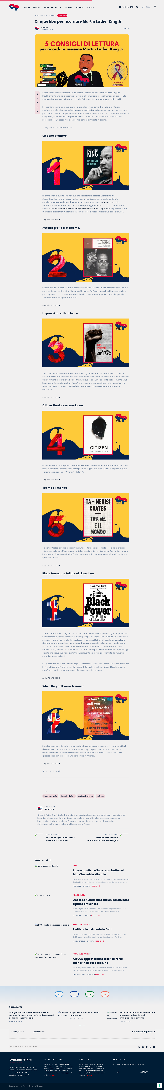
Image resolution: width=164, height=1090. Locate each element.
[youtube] (154, 1047)
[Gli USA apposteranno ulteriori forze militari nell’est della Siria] (53, 966)
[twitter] (143, 1047)
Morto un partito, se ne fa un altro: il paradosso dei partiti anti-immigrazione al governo (137, 1015)
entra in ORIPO (53, 1059)
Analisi (44, 15)
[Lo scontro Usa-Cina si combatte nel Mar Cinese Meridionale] (53, 878)
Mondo (52, 15)
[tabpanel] (33, 1017)
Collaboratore (79, 974)
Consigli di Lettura (68, 796)
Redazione (44, 27)
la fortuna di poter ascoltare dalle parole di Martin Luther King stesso (79, 208)
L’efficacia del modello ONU (92, 929)
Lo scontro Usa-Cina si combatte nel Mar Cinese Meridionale (98, 872)
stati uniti (100, 796)
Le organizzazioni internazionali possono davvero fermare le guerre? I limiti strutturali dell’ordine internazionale (31, 1015)
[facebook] (139, 1047)
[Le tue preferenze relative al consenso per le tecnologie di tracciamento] (159, 1085)
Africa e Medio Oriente (82, 925)
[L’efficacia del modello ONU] (53, 937)
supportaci (86, 1059)
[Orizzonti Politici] (14, 7)
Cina (75, 866)
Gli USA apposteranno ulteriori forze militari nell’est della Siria (98, 961)
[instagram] (147, 1047)
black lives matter (50, 796)
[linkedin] (150, 1047)
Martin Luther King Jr (85, 796)
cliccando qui (108, 202)
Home (37, 15)
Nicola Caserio (79, 941)
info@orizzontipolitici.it (143, 1031)
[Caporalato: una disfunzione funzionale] (63, 1016)
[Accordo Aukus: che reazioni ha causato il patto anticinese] (53, 907)
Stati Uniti (62, 15)
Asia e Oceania (79, 895)
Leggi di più (95, 886)
